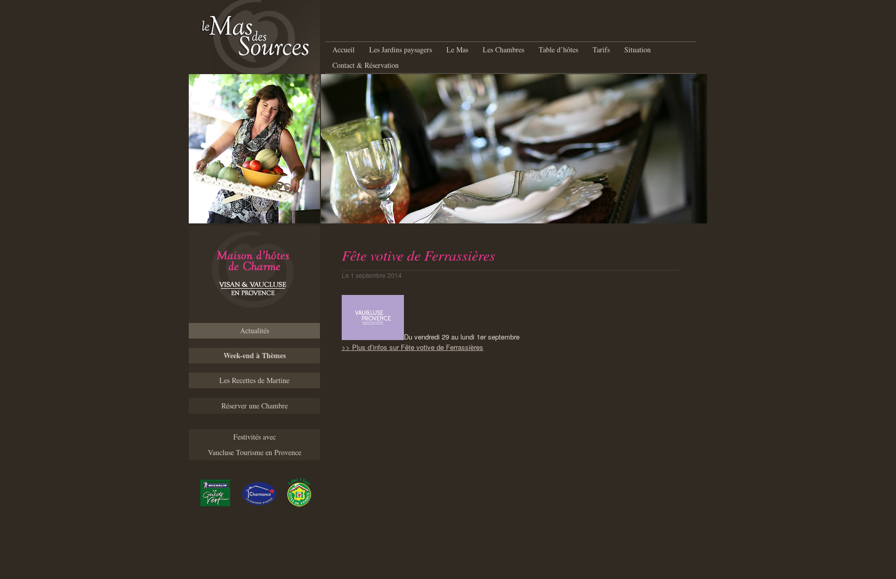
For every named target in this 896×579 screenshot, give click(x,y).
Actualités (254, 330)
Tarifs (601, 49)
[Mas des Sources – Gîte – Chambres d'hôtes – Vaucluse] (254, 274)
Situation (637, 49)
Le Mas (457, 49)
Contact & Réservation (365, 65)
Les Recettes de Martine (254, 380)
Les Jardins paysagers (400, 49)
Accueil (343, 49)
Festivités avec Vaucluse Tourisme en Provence (254, 444)
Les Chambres (503, 49)
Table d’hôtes (558, 49)
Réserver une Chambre (254, 406)
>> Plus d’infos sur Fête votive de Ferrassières (412, 347)
